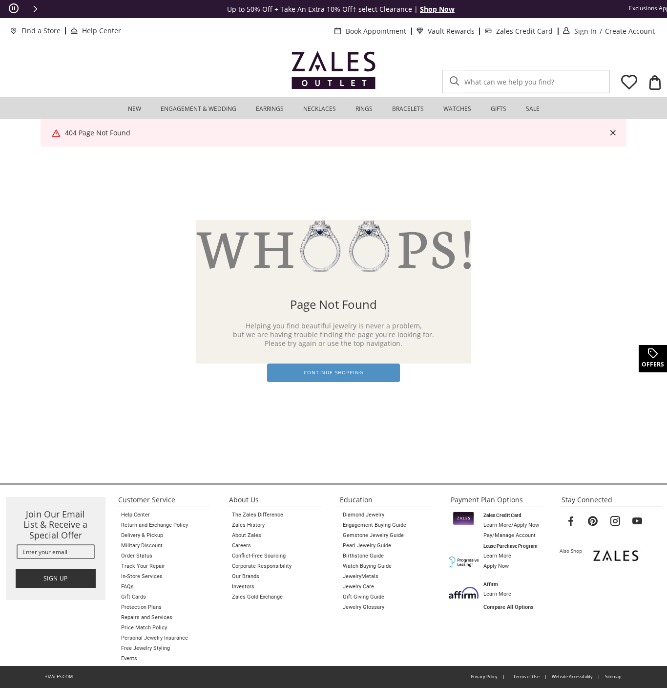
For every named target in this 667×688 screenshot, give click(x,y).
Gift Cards (133, 596)
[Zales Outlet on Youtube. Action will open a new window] (637, 521)
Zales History (248, 524)
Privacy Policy (484, 676)
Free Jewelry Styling (145, 648)
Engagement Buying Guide (374, 524)
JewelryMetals (360, 576)
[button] (35, 9)
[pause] (14, 9)
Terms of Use (526, 676)
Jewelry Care (358, 586)
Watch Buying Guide (367, 565)
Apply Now (496, 565)
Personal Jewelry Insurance (154, 637)
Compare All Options (508, 606)
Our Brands (245, 576)
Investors (243, 586)
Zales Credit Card (524, 31)
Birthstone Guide (363, 555)
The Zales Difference (257, 514)
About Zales (246, 535)
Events (129, 658)
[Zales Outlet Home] (333, 69)
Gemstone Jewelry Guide (373, 535)
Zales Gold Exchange (257, 596)
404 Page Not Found (97, 132)
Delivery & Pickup (142, 535)
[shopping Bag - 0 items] (655, 82)
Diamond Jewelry (363, 514)
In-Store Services (142, 576)
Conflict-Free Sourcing (259, 555)
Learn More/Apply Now (511, 524)
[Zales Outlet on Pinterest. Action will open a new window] (593, 521)
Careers (241, 545)
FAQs (127, 586)
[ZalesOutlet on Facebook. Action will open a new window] (571, 521)
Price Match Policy (144, 627)
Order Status (136, 555)
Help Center (101, 30)
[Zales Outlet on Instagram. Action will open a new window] (615, 521)
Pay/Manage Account (509, 535)
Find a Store (41, 30)
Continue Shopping (333, 372)
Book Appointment (376, 31)
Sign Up (55, 578)
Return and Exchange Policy (154, 524)
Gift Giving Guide (363, 596)
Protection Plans (141, 606)
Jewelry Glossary (363, 606)
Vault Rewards (451, 31)
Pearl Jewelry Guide (367, 545)
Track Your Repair (143, 565)
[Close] (613, 133)
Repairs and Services (146, 617)
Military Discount (142, 545)
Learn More (497, 555)
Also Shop (573, 550)
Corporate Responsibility (262, 565)
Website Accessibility (572, 676)
